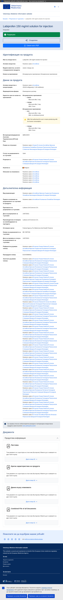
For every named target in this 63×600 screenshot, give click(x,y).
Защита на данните (8, 559)
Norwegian (53, 149)
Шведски (40, 149)
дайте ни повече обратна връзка (34, 539)
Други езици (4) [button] (30, 459)
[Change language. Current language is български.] (54, 7)
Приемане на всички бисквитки (16, 596)
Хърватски (48, 193)
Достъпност (6, 566)
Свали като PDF (33, 45)
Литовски (40, 147)
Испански (36, 159)
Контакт (5, 575)
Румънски (54, 147)
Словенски (26, 149)
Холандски (45, 161)
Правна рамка (7, 564)
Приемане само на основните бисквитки (41, 596)
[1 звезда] (5, 539)
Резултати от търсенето (16, 19)
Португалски (47, 147)
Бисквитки (5, 562)
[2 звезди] (6, 539)
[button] (31, 40)
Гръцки (56, 283)
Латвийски (33, 147)
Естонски (40, 145)
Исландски (46, 149)
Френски (52, 145)
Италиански (26, 147)
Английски (36, 64)
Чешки (35, 145)
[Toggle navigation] (58, 7)
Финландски (33, 149)
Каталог (5, 19)
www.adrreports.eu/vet (29, 426)
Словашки (26, 163)
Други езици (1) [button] (30, 522)
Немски (45, 159)
